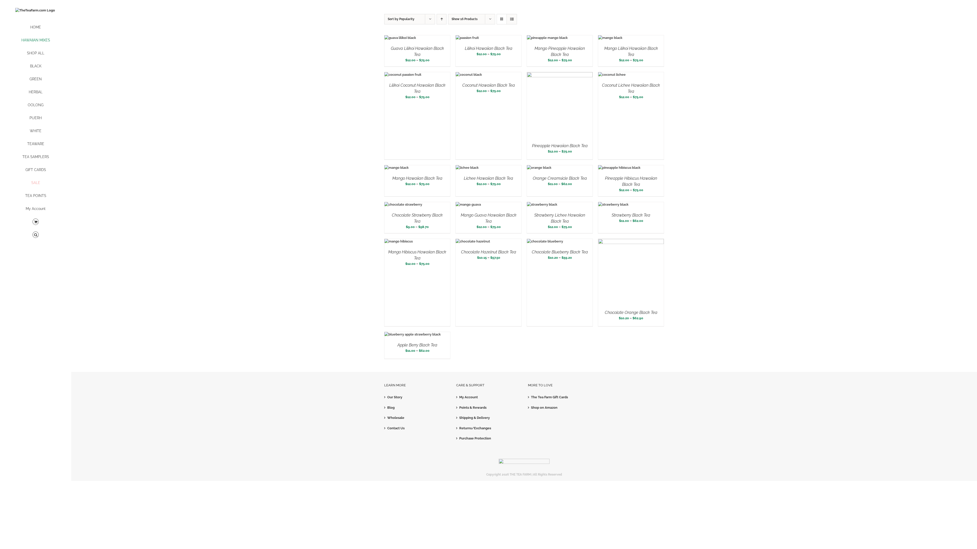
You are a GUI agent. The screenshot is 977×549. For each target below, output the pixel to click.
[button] (35, 234)
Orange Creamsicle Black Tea (560, 178)
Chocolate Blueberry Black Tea (560, 252)
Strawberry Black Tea (631, 215)
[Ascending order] (442, 19)
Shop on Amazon (544, 407)
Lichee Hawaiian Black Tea (488, 178)
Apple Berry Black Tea (417, 345)
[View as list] (512, 19)
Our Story (394, 397)
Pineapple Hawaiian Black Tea (560, 145)
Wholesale (395, 418)
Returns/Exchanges (475, 428)
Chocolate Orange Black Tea (631, 312)
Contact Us (396, 428)
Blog (391, 407)
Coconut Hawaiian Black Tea (488, 85)
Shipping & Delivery (474, 418)
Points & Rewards (472, 407)
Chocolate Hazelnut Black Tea (488, 252)
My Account (468, 397)
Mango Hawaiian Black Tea (417, 178)
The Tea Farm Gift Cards (549, 397)
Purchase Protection (475, 438)
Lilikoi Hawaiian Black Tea (488, 48)
